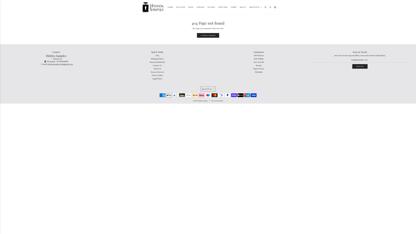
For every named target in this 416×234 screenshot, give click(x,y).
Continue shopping (208, 35)
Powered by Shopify (217, 101)
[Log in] (270, 7)
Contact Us (57, 59)
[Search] (265, 7)
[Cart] (275, 7)
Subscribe (360, 66)
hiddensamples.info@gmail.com (60, 64)
